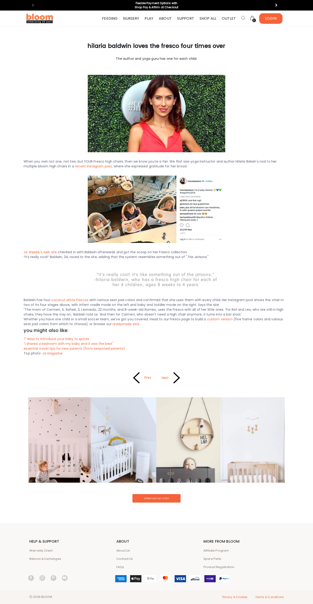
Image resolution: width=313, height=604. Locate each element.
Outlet (229, 18)
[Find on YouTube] (65, 578)
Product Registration (218, 567)
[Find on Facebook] (31, 578)
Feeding (110, 18)
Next (165, 377)
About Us (123, 550)
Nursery (131, 18)
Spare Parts (212, 559)
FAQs (120, 567)
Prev (147, 377)
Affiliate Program (216, 550)
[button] (278, 5)
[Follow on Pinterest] (53, 578)
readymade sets (126, 324)
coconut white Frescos (69, 300)
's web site (40, 252)
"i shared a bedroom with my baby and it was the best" (68, 343)
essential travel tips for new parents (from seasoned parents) (74, 348)
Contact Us (124, 559)
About (165, 18)
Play (149, 18)
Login (271, 18)
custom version (220, 319)
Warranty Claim (41, 550)
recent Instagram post (93, 166)
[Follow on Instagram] (42, 578)
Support (185, 18)
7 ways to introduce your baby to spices (56, 339)
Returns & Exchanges (45, 559)
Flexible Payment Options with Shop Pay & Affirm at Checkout (156, 5)
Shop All (208, 18)
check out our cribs (156, 498)
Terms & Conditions (269, 597)
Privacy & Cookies (235, 597)
